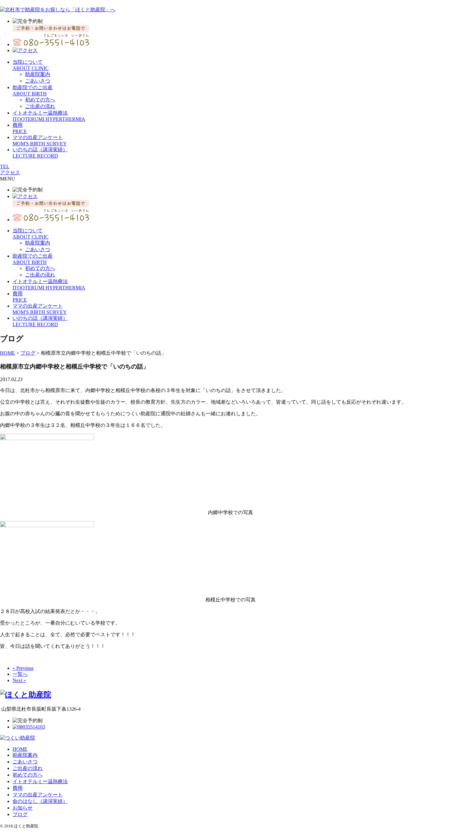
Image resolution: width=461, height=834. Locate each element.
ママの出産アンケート (38, 794)
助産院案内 (37, 74)
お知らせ (23, 807)
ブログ (20, 814)
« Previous (23, 668)
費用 (18, 788)
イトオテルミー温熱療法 (40, 781)
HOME (20, 749)
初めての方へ (40, 99)
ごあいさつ (37, 80)
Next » (19, 680)
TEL (4, 166)
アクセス (10, 172)
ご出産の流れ (40, 106)
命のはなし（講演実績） (40, 801)
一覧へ (20, 674)
